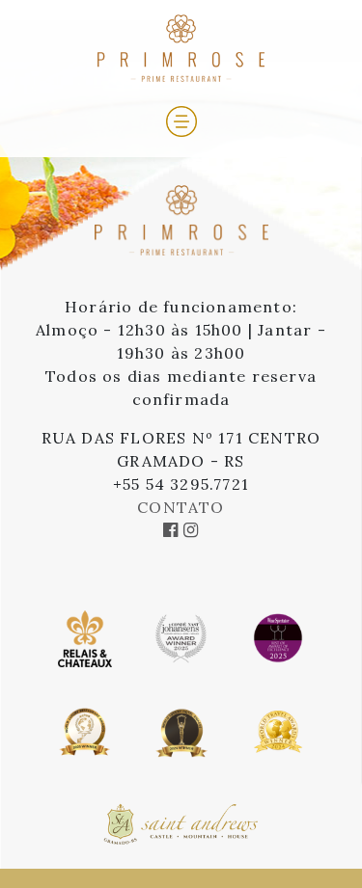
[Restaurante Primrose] (181, 193)
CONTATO (180, 507)
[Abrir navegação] (181, 119)
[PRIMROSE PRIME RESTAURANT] (181, 46)
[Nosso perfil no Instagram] (191, 530)
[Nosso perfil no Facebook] (173, 530)
